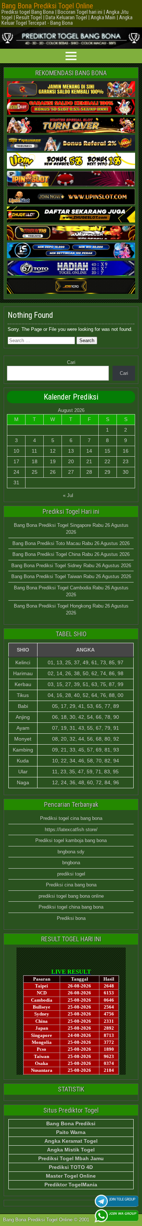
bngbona (71, 862)
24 (16, 472)
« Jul (68, 495)
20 (71, 461)
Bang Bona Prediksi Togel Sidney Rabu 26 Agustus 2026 (71, 565)
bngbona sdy (71, 851)
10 (16, 451)
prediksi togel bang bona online (71, 896)
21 (89, 461)
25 (35, 472)
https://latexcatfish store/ (71, 829)
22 (107, 461)
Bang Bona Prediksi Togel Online (47, 5)
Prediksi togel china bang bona (71, 907)
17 (16, 461)
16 (126, 451)
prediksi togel (71, 874)
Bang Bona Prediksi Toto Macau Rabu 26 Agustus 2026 (71, 543)
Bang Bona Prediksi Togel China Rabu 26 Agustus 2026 (71, 554)
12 (53, 451)
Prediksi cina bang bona (71, 885)
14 (89, 451)
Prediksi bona (71, 918)
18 (35, 461)
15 (107, 451)
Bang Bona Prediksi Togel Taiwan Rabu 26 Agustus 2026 (71, 576)
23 (126, 461)
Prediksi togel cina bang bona (71, 818)
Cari (71, 362)
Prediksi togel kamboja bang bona (71, 840)
